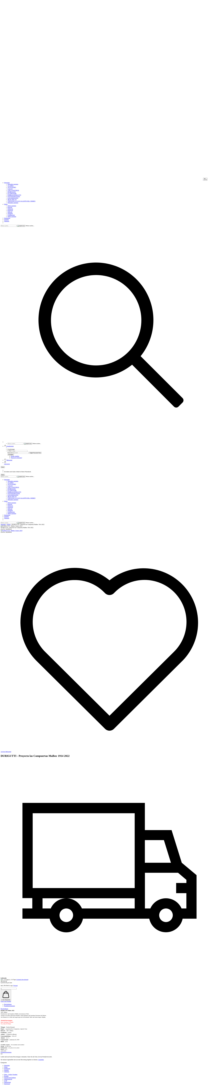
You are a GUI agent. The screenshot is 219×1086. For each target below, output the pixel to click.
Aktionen (6, 221)
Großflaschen (11, 215)
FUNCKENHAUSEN (14, 196)
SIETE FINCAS (12, 199)
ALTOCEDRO (12, 187)
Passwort (10, 452)
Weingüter (7, 182)
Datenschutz (7, 1082)
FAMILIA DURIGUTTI (14, 195)
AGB (5, 1080)
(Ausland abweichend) (22, 979)
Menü (2, 467)
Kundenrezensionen (9, 1006)
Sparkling (10, 213)
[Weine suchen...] (21, 226)
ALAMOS (10, 186)
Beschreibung (8, 1004)
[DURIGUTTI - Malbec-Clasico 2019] (11, 530)
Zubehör (6, 219)
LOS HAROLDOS (13, 198)
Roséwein (10, 210)
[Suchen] (111, 442)
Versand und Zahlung (10, 1077)
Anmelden (41, 1059)
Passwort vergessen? (16, 457)
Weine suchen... (30, 225)
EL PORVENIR (12, 193)
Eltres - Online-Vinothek (10, 1074)
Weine (6, 204)
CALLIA (10, 189)
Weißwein (10, 209)
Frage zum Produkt (6, 1001)
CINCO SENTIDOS (13, 190)
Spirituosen (7, 218)
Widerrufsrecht (8, 1079)
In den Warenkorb (6, 999)
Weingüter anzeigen (13, 184)
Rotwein (10, 207)
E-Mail (9, 451)
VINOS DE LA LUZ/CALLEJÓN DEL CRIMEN (21, 201)
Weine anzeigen (12, 206)
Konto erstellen (15, 456)
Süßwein (10, 212)
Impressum (7, 1084)
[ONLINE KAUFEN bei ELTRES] (102, 179)
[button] (9, 446)
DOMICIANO (12, 192)
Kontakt (6, 1076)
